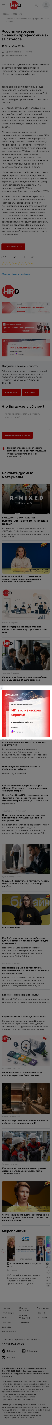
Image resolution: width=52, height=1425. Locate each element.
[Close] (49, 686)
